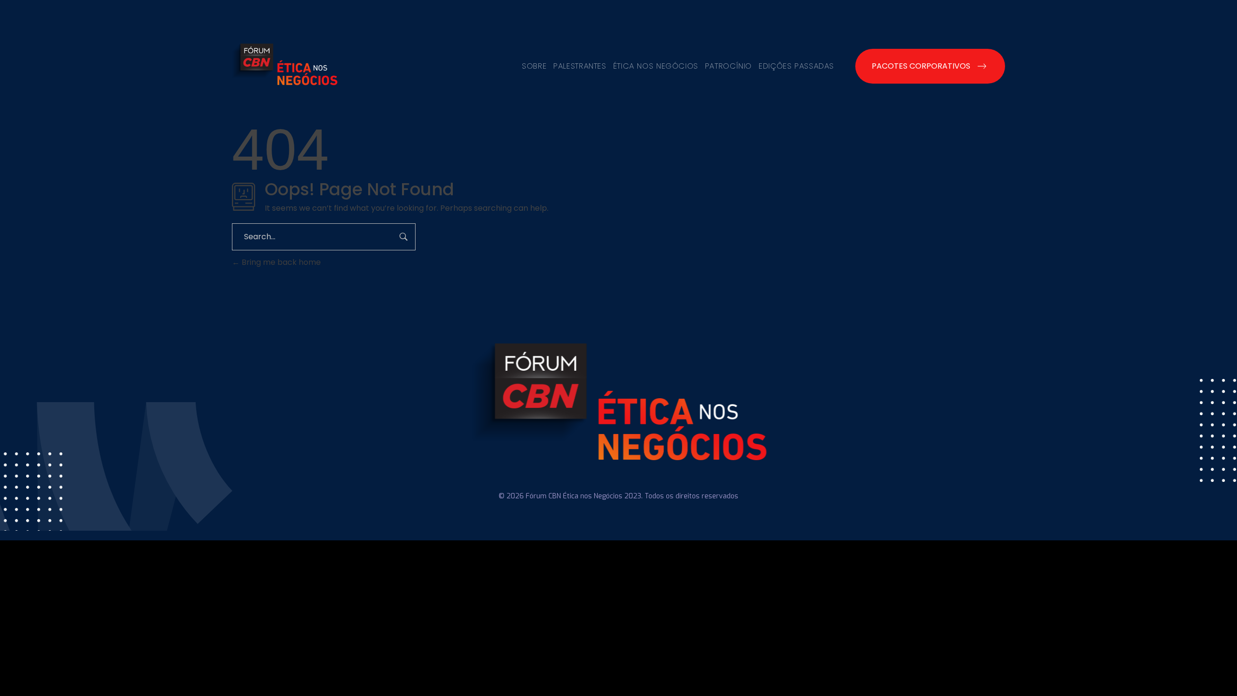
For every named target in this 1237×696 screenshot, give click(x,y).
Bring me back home (280, 262)
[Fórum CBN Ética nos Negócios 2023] (284, 64)
